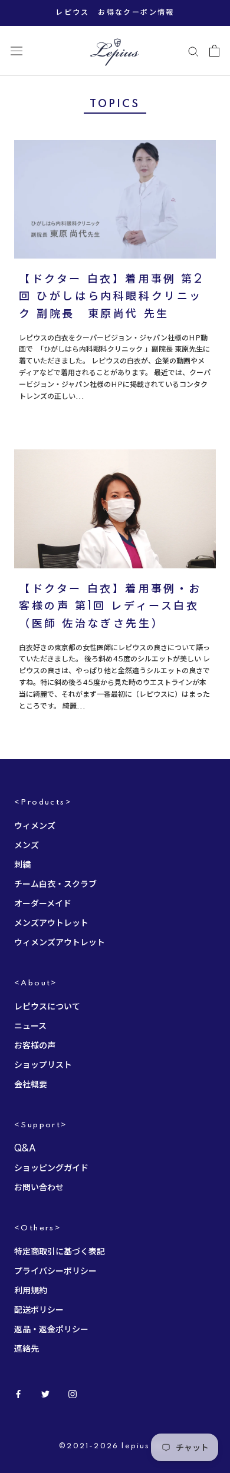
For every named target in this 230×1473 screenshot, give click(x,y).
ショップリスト (43, 1065)
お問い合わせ (39, 1188)
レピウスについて (47, 1007)
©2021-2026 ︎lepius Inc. (114, 1446)
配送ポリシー (39, 1310)
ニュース (30, 1026)
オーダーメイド (42, 904)
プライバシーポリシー (55, 1271)
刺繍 (22, 865)
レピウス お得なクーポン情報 (115, 12)
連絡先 (26, 1349)
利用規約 (30, 1291)
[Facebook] (18, 1394)
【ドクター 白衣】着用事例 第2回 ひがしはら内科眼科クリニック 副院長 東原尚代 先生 (111, 297)
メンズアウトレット (51, 923)
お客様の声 (34, 1046)
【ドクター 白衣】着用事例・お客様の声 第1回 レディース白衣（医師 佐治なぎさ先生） (110, 607)
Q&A (25, 1149)
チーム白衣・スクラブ (55, 884)
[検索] (193, 51)
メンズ (26, 845)
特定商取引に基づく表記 (59, 1252)
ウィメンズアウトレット (59, 943)
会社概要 (30, 1085)
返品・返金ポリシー (51, 1330)
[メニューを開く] (16, 51)
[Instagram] (72, 1394)
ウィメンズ (34, 826)
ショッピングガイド (51, 1168)
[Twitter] (45, 1394)
